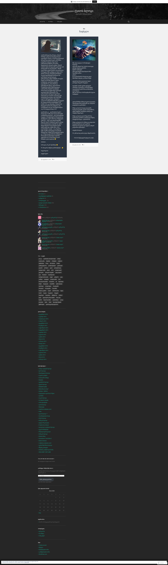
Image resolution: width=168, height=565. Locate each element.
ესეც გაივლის (58, 272)
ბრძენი (58, 263)
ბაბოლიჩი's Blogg (44, 377)
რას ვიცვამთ (48, 288)
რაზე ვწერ (59, 21)
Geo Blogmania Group (44, 416)
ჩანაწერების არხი (44, 549)
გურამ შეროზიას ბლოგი (45, 445)
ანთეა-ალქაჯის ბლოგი (45, 368)
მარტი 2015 (42, 343)
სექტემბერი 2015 (43, 330)
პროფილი (41, 288)
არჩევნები (54, 261)
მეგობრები (61, 281)
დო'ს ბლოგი (42, 371)
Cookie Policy (26, 562)
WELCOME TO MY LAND (45, 452)
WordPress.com (43, 554)
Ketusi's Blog (42, 436)
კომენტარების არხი (44, 552)
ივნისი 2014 (42, 355)
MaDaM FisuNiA (43, 386)
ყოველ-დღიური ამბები (45, 202)
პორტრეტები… (43, 200)
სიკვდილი (50, 293)
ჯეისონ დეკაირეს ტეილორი (52, 304)
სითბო (40, 293)
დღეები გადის (58, 270)
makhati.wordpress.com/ (45, 443)
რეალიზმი (54, 288)
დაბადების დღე (57, 267)
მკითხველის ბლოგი (44, 373)
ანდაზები (48, 261)
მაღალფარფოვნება (43, 281)
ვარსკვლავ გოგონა (47, 227)
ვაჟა (40, 274)
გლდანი (40, 267)
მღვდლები (45, 283)
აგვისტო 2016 (42, 316)
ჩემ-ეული (41, 205)
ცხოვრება (41, 302)
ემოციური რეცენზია (49, 272)
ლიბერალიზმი (53, 279)
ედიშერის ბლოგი (43, 382)
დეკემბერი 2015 (43, 323)
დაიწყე (94, 1)
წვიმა (46, 302)
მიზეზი (40, 283)
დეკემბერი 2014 (43, 346)
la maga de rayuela (43, 400)
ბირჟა (47, 263)
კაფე (61, 277)
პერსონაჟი (41, 286)
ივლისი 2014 (42, 352)
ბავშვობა (60, 261)
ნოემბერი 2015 (43, 325)
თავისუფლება (51, 274)
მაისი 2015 (42, 339)
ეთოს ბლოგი (42, 404)
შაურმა (40, 299)
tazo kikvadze (45, 223)
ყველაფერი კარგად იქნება (49, 297)
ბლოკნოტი (52, 263)
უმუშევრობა (54, 295)
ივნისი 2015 (42, 337)
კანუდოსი (41, 198)
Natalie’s (41, 380)
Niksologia (41, 407)
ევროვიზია (41, 272)
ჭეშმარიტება (41, 304)
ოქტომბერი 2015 (43, 327)
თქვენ (51, 277)
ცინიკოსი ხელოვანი (47, 241)
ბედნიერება (41, 263)
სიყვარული (41, 295)
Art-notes (41, 193)
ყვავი (40, 297)
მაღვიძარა (51, 281)
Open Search (128, 21)
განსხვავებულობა (43, 265)
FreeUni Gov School (44, 425)
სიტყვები (56, 293)
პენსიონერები (59, 283)
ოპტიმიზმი (52, 283)
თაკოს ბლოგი (43, 398)
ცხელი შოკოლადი (44, 422)
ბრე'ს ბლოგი (42, 418)
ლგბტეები (46, 279)
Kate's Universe (43, 440)
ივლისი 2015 (42, 334)
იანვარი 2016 (42, 321)
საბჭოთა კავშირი (42, 290)
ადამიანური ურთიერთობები (49, 258)
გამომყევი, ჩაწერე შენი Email (45, 468)
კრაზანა (41, 395)
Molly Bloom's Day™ (44, 389)
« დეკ (39, 512)
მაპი (59, 279)
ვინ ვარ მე (42, 21)
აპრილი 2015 (42, 341)
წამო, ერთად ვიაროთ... (46, 479)
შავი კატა (58, 297)
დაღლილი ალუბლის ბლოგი (47, 427)
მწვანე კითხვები (43, 447)
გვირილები (59, 265)
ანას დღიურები (43, 402)
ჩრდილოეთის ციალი (45, 431)
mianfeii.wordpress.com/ (45, 409)
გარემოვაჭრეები (52, 265)
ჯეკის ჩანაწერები (43, 429)
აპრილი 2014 (42, 359)
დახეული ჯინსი (42, 270)
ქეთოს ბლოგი (84, 10)
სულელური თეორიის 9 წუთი (46, 393)
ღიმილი (60, 295)
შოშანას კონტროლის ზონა (46, 449)
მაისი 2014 (42, 357)
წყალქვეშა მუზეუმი (57, 302)
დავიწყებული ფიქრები (45, 196)
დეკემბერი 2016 (43, 314)
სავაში (49, 290)
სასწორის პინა (55, 290)
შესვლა (41, 547)
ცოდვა (61, 299)
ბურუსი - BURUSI (43, 391)
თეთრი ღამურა (46, 247)
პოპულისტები (48, 286)
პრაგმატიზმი (55, 286)
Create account (43, 545)
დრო (52, 270)
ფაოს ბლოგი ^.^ (43, 413)
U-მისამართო (42, 207)
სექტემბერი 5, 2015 (47, 159)
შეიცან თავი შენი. (47, 299)
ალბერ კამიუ (41, 261)
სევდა (62, 290)
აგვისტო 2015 (42, 332)
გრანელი (46, 267)
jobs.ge (40, 258)
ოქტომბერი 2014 (43, 350)
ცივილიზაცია (55, 299)
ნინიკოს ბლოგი (43, 434)
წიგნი (50, 302)
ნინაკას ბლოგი (43, 420)
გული (51, 267)
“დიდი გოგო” (59, 237)
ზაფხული (44, 274)
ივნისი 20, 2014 (77, 145)
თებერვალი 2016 (43, 318)
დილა (48, 270)
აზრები (58, 258)
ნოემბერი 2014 (43, 348)
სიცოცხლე (47, 295)
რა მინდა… (51, 21)
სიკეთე (44, 293)
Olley (40, 411)
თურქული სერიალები (43, 277)
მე (56, 281)
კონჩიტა (40, 279)
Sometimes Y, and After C (45, 438)
